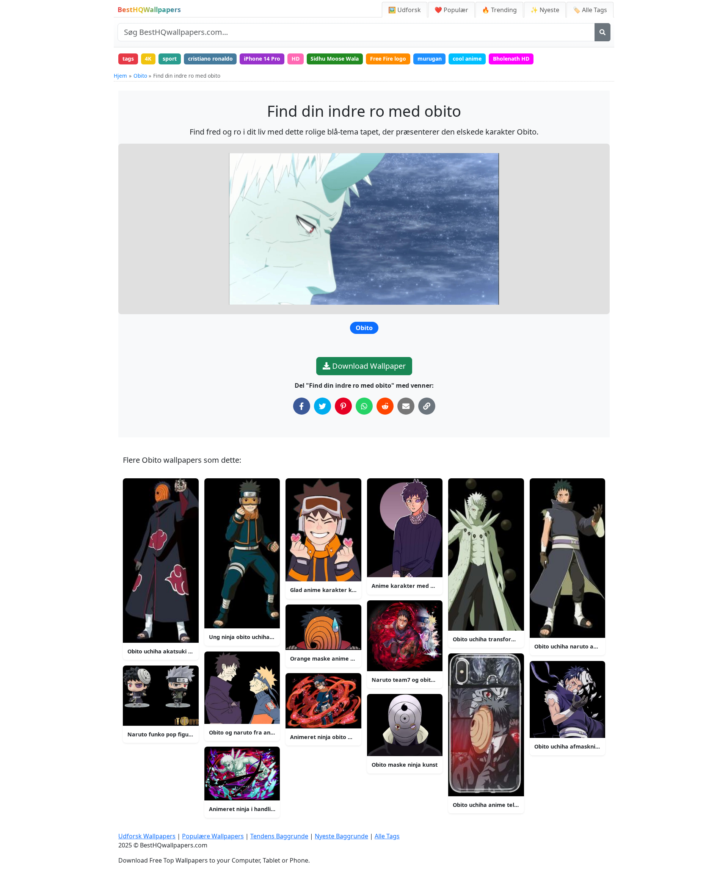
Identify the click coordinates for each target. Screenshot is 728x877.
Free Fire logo (388, 58)
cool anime (467, 58)
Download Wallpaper (368, 366)
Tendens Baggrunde (279, 836)
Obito (140, 75)
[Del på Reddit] (385, 406)
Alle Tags (387, 836)
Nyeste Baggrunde (341, 836)
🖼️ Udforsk (404, 10)
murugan (429, 58)
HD (296, 58)
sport (170, 58)
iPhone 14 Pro (262, 58)
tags (128, 58)
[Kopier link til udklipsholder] (426, 406)
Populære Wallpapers (213, 836)
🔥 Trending (499, 10)
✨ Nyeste (544, 10)
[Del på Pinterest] (343, 406)
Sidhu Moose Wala (335, 58)
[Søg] (602, 32)
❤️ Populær (451, 10)
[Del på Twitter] (322, 406)
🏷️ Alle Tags (590, 10)
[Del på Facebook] (301, 406)
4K (148, 58)
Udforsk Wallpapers (147, 836)
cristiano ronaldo (210, 58)
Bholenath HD (511, 58)
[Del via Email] (405, 406)
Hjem (120, 75)
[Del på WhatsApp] (364, 406)
